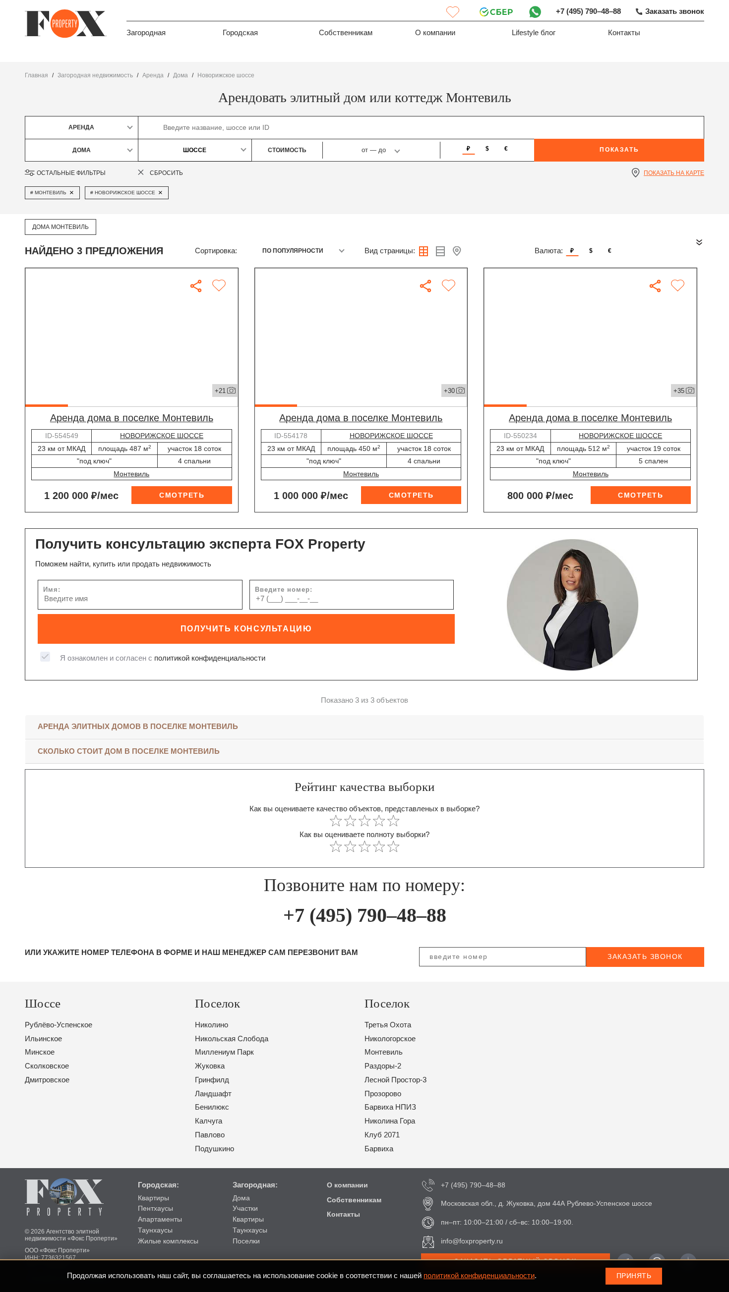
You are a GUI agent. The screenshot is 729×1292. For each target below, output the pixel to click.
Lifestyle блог (533, 33)
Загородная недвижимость (95, 75)
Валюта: (549, 251)
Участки (245, 1208)
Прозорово (382, 1094)
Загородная (146, 33)
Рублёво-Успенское (58, 1025)
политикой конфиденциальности (209, 658)
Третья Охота (387, 1025)
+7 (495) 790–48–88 (588, 11)
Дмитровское (47, 1080)
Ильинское (43, 1039)
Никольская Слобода (231, 1039)
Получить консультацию (246, 628)
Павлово (210, 1135)
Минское (40, 1052)
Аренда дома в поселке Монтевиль (131, 417)
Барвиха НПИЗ (390, 1107)
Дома (241, 1198)
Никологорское (390, 1039)
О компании (435, 33)
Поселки (246, 1241)
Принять (634, 1276)
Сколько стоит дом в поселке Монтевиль (129, 751)
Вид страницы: (389, 251)
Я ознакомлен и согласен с (162, 658)
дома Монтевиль (60, 227)
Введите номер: (283, 589)
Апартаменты (160, 1219)
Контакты (624, 33)
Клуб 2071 (382, 1135)
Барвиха (378, 1149)
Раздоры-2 (382, 1066)
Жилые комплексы (168, 1241)
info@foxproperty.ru (472, 1241)
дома (180, 75)
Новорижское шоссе (225, 75)
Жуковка (210, 1066)
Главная (36, 75)
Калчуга (208, 1121)
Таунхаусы (155, 1230)
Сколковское (47, 1066)
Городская (240, 33)
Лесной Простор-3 (395, 1080)
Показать (619, 149)
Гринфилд (212, 1080)
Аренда (153, 75)
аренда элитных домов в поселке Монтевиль (138, 726)
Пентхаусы (155, 1208)
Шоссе (194, 150)
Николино (211, 1025)
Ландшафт (213, 1094)
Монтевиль (131, 474)
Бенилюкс (212, 1107)
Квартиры (153, 1198)
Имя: (52, 589)
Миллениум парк (224, 1052)
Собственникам (345, 33)
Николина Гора (389, 1121)
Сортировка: (216, 251)
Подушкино (214, 1149)
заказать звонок (645, 956)
